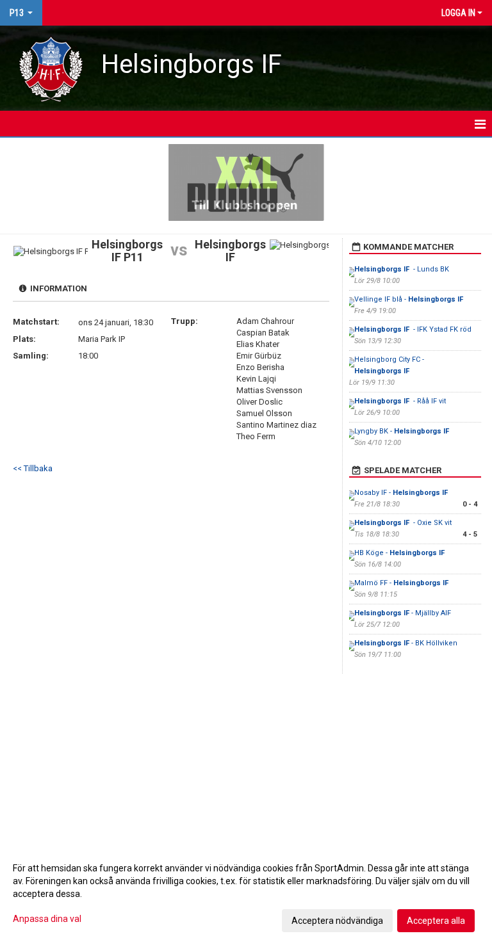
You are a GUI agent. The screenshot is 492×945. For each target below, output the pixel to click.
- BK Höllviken (406, 643)
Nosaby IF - (402, 493)
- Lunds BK (401, 269)
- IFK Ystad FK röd (413, 329)
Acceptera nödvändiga (337, 921)
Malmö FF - (401, 583)
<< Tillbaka (33, 468)
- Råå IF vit (400, 401)
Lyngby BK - (401, 431)
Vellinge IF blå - (409, 299)
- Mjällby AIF (402, 613)
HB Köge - (399, 553)
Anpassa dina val (47, 919)
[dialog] (246, 894)
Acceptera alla (436, 921)
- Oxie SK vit (403, 523)
